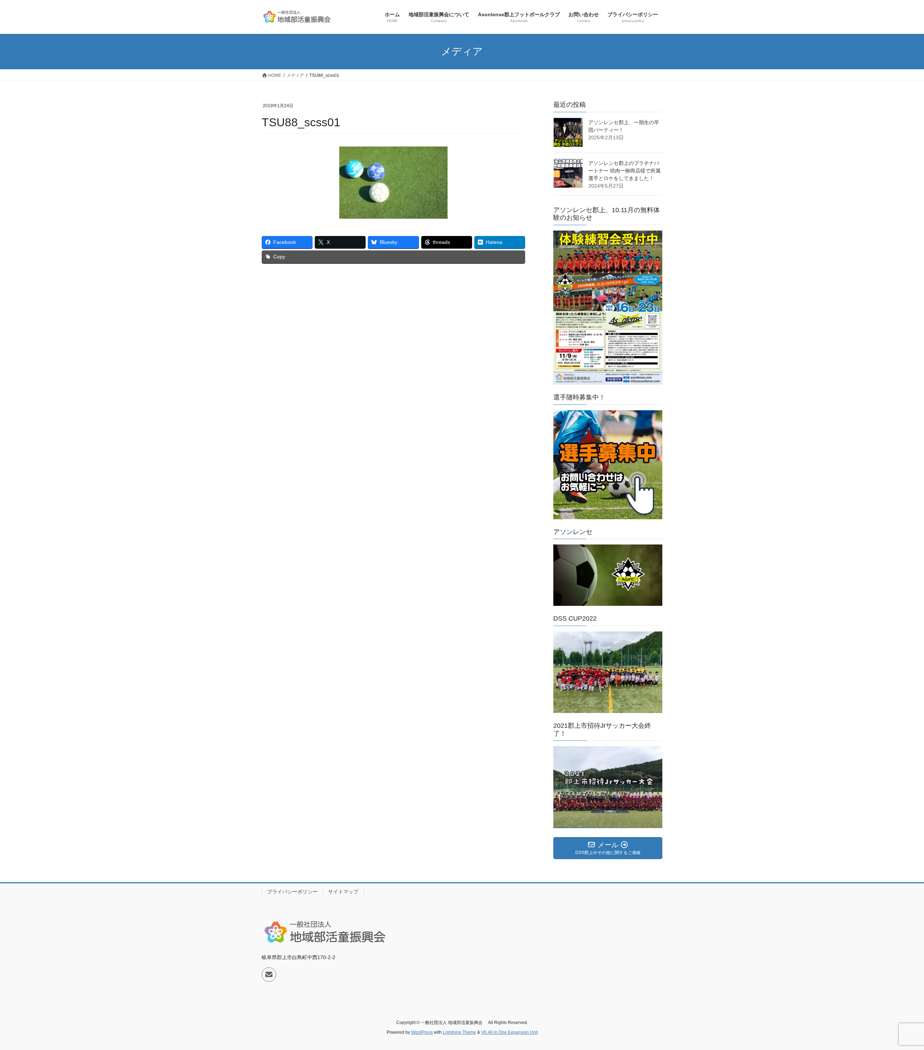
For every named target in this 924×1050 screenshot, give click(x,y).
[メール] (269, 974)
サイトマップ (343, 891)
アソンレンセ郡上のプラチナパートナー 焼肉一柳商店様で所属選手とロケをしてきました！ (624, 170)
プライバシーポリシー (292, 891)
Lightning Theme (459, 1032)
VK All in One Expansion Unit (509, 1032)
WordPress (422, 1032)
